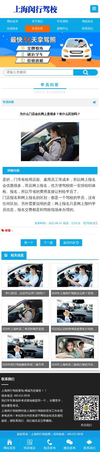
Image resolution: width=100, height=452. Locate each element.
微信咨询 (69, 448)
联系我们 (89, 448)
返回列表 (69, 242)
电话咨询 (49, 448)
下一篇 (48, 242)
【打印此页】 (90, 223)
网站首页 (9, 448)
